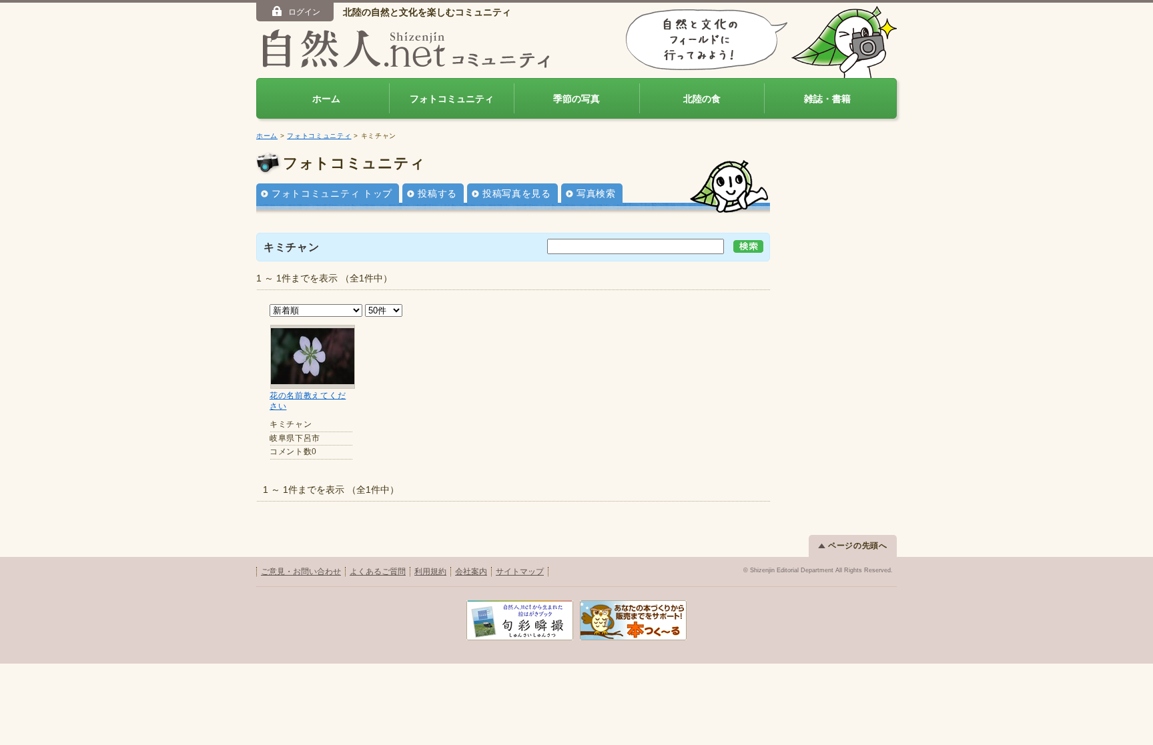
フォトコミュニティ (452, 98)
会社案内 (471, 571)
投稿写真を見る (516, 193)
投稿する (437, 193)
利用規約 (430, 571)
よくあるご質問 (378, 571)
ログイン (304, 12)
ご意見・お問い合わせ (301, 571)
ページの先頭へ (857, 545)
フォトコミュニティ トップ (332, 193)
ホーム (326, 98)
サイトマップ (520, 571)
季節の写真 (576, 98)
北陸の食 (702, 98)
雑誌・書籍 (827, 98)
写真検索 (596, 193)
